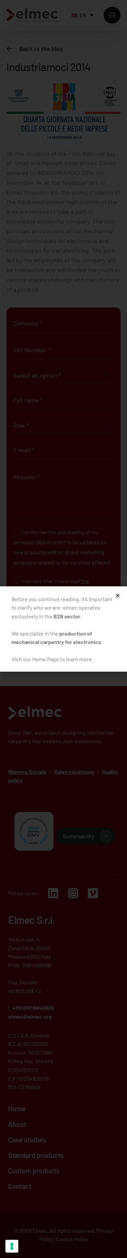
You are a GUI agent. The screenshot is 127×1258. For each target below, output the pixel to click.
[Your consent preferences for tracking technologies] (11, 1246)
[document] (63, 629)
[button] (117, 595)
